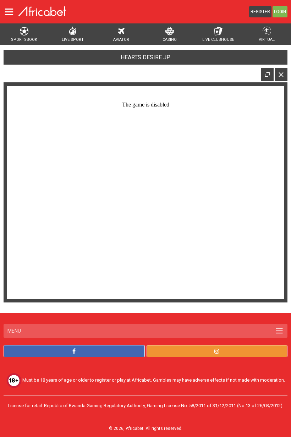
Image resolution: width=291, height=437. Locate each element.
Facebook (74, 351)
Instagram (217, 351)
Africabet (134, 428)
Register (260, 11)
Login (280, 11)
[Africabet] (42, 11)
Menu (14, 331)
